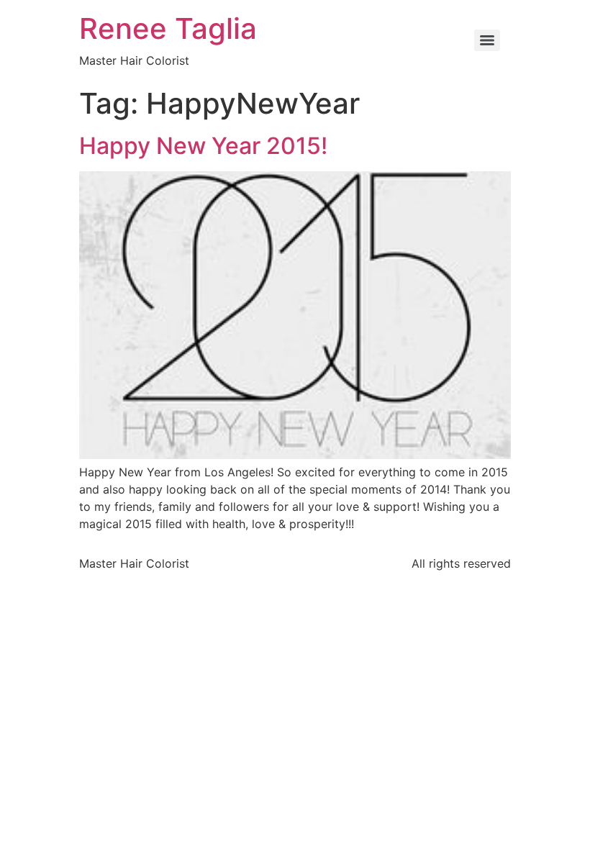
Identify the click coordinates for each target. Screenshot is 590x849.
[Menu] (487, 40)
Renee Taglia (168, 28)
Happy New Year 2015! (203, 146)
